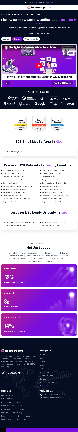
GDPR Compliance (47, 375)
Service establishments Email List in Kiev (16, 199)
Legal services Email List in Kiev (13, 180)
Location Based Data (48, 382)
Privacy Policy (45, 379)
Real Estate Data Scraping (11, 395)
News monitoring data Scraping (13, 409)
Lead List (6, 39)
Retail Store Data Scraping (11, 413)
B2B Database (17, 14)
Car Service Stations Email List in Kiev (54, 183)
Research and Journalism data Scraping (16, 416)
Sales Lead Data (7, 399)
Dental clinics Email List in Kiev (13, 173)
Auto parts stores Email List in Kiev (53, 180)
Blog (42, 365)
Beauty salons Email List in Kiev (52, 192)
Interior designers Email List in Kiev (53, 170)
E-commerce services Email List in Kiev (55, 195)
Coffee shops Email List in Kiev (52, 173)
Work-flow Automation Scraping (13, 419)
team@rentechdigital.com (53, 398)
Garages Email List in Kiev (50, 186)
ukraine (26, 14)
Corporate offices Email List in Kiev (14, 202)
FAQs (42, 358)
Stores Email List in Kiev (10, 183)
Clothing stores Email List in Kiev (52, 189)
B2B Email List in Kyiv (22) (14, 152)
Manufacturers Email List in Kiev (13, 177)
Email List (17, 39)
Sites (42, 369)
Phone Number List (31, 39)
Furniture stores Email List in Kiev (14, 170)
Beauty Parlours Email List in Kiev (14, 192)
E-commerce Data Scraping (12, 402)
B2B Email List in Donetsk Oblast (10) (54, 222)
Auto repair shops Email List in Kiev (14, 189)
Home (42, 355)
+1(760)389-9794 (50, 395)
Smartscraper (5, 14)
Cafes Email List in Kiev (49, 177)
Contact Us (49, 2)
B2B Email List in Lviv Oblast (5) (52, 226)
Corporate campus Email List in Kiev (54, 202)
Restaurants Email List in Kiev (12, 195)
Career (42, 362)
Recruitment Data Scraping (11, 406)
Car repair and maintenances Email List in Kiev (18, 186)
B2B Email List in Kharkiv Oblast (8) (17, 226)
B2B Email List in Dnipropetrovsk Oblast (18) (20, 222)
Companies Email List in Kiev (51, 199)
